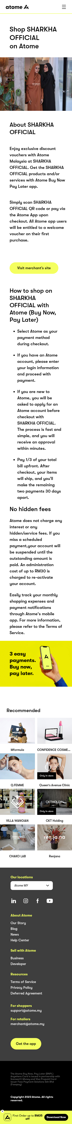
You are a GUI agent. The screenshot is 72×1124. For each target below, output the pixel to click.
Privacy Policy (21, 987)
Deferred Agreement (26, 993)
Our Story (18, 923)
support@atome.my (26, 1010)
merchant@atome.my (27, 1024)
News (15, 934)
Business (17, 958)
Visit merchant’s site (34, 268)
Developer (18, 964)
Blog (14, 929)
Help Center (20, 940)
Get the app (26, 1044)
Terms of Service (23, 982)
